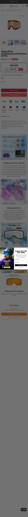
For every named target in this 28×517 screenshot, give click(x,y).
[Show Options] (26, 262)
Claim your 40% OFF (21, 265)
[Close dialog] (27, 248)
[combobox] (20, 262)
